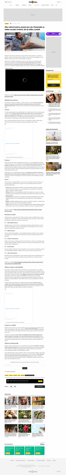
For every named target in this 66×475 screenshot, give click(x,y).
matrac (39, 64)
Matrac (24, 274)
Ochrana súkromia (40, 460)
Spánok (33, 375)
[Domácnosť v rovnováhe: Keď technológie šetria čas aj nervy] (53, 136)
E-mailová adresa (50, 79)
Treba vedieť (15, 375)
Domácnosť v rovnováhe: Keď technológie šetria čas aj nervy (52, 143)
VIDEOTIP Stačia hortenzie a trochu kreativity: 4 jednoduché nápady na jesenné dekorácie (55, 110)
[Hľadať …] (56, 5)
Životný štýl (22, 375)
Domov (54, 460)
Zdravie (19, 375)
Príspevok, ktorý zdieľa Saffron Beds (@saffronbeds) (14, 156)
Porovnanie (29, 375)
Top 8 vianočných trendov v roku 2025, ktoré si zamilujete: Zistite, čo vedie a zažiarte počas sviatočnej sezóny (53, 158)
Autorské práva (30, 460)
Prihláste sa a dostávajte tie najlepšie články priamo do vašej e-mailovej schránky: (53, 76)
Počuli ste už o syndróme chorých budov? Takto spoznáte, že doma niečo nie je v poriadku (55, 119)
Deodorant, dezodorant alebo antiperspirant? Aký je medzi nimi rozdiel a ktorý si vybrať (54, 105)
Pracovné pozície (9, 444)
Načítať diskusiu (39, 386)
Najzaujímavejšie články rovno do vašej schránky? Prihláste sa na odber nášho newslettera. (25, 362)
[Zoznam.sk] (59, 2)
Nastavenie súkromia (20, 460)
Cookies (12, 460)
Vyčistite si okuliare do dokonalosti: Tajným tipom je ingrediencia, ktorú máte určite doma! (53, 173)
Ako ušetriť (6, 375)
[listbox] (58, 91)
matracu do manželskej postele (31, 327)
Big (25, 375)
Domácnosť (6, 23)
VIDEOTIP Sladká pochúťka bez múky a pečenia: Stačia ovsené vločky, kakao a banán (55, 114)
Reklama (49, 460)
